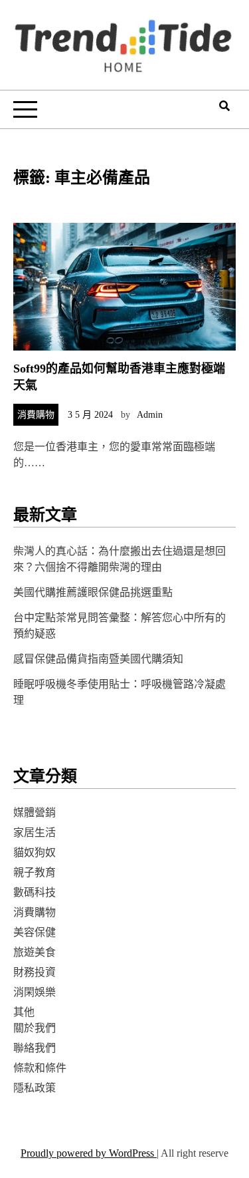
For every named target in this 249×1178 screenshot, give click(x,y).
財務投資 (34, 972)
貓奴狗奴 (34, 852)
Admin (150, 415)
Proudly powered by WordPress (89, 1153)
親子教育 (34, 872)
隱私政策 (34, 1088)
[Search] (224, 106)
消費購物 (35, 415)
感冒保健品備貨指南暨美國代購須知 (98, 658)
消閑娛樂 (34, 992)
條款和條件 (39, 1068)
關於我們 (34, 1028)
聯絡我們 (34, 1048)
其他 (24, 1012)
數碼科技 (34, 892)
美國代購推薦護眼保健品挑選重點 (93, 592)
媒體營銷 (34, 812)
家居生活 (34, 832)
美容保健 (34, 932)
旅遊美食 (34, 952)
